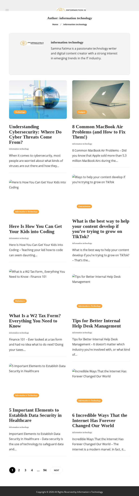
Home (55, 24)
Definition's (20, 301)
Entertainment (84, 206)
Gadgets (81, 112)
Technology (20, 112)
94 (45, 470)
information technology (19, 149)
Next (56, 470)
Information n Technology (26, 211)
